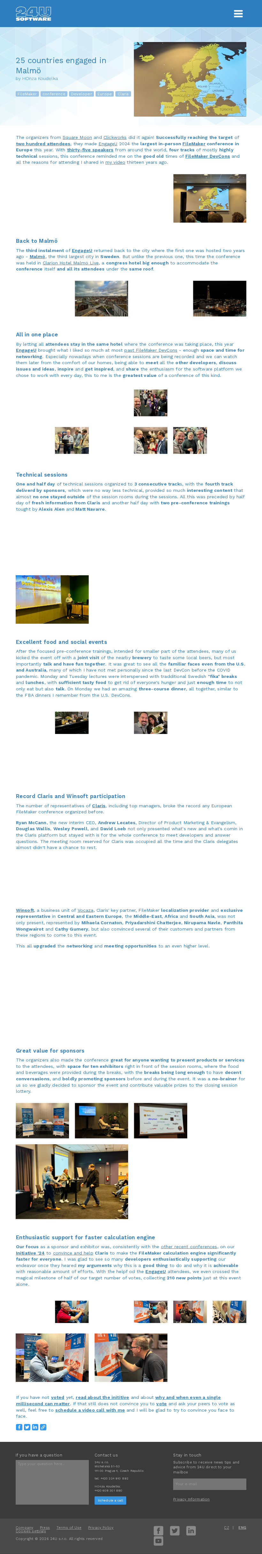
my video (115, 162)
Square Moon (77, 137)
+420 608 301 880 (109, 1490)
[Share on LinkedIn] (35, 1427)
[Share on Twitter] (27, 1427)
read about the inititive (102, 1397)
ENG (242, 1528)
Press (45, 1528)
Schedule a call (110, 1500)
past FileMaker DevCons (150, 350)
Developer (81, 94)
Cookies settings (31, 1531)
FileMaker (27, 94)
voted (58, 1397)
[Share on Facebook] (19, 1427)
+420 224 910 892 (115, 1478)
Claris (123, 94)
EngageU (107, 143)
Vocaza (86, 910)
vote (161, 1403)
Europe (104, 94)
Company (24, 1528)
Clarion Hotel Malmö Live (71, 262)
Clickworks (115, 137)
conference (54, 94)
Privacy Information (191, 1499)
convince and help (73, 1252)
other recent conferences (189, 1246)
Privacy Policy (100, 1528)
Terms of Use (69, 1528)
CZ (226, 1528)
